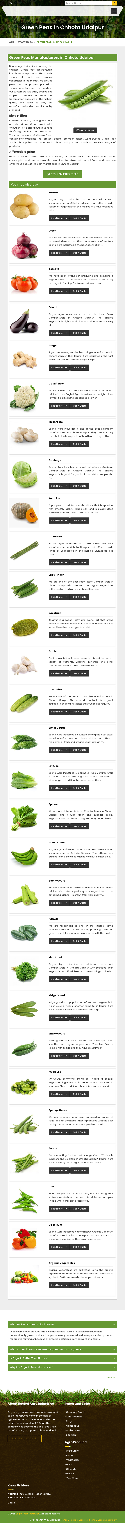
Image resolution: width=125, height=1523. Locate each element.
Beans (53, 1148)
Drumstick (55, 536)
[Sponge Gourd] (24, 1124)
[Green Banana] (24, 856)
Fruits (69, 1464)
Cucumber (55, 689)
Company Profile (75, 1412)
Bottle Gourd (57, 880)
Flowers (70, 1473)
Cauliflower (56, 383)
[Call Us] (11, 3)
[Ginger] (24, 359)
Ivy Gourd (55, 1072)
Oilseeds (71, 1469)
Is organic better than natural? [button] (29, 1358)
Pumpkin (54, 498)
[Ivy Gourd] (24, 1086)
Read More (57, 218)
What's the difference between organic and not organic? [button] (45, 1349)
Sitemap (71, 1434)
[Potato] (24, 206)
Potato (53, 192)
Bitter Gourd (57, 728)
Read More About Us (24, 1438)
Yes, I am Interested (64, 174)
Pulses (69, 1455)
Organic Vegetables (62, 1263)
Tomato (54, 269)
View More (72, 1478)
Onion (52, 230)
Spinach (54, 804)
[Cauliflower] (24, 398)
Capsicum (55, 1225)
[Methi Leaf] (24, 971)
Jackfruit (55, 613)
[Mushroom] (24, 436)
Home (11, 42)
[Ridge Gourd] (24, 1009)
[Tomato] (24, 283)
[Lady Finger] (24, 589)
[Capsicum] (24, 1239)
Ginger (53, 345)
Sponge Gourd (58, 1110)
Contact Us (72, 1425)
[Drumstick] (24, 551)
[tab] (62, 1324)
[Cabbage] (24, 474)
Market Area (73, 1430)
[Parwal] (24, 933)
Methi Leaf (55, 957)
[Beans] (24, 1162)
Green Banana (58, 842)
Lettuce (54, 766)
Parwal (53, 919)
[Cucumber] (24, 704)
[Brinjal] (24, 321)
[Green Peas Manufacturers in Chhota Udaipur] (85, 94)
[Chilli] (24, 1201)
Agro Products (74, 1416)
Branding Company (107, 1519)
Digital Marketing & (88, 1519)
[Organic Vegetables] (24, 1277)
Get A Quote (86, 130)
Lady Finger (56, 575)
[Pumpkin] (24, 512)
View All (111, 1377)
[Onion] (24, 245)
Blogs (69, 1421)
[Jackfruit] (24, 627)
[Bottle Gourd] (24, 895)
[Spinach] (24, 818)
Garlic (53, 651)
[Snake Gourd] (24, 1048)
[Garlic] (24, 665)
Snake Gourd (57, 1033)
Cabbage (55, 460)
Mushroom (56, 422)
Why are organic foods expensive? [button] (31, 1367)
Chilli (52, 1186)
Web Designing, (70, 1519)
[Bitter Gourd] (24, 742)
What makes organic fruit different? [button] (32, 1324)
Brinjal (53, 307)
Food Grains (73, 1450)
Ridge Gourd (57, 995)
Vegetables (25, 42)
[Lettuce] (24, 780)
